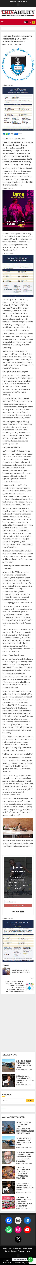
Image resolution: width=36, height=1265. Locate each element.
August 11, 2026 (23, 1163)
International (17, 1249)
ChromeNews (18, 1263)
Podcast (14, 1251)
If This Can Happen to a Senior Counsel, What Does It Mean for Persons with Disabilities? (25, 1156)
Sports (30, 1249)
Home (5, 1249)
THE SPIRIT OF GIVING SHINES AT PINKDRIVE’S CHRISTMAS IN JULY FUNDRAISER (24, 1201)
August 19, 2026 (23, 1070)
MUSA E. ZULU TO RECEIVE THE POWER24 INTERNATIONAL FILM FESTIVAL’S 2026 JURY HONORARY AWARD (25, 1128)
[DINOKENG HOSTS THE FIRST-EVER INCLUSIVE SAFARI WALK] (8, 1065)
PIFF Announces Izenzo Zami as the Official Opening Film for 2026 (25, 1079)
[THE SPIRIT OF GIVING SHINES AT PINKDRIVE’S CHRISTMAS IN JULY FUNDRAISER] (8, 1202)
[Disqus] (18, 1023)
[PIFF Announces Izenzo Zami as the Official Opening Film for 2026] (8, 1080)
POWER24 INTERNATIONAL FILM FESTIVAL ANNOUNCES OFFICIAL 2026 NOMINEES (23, 1172)
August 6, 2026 (23, 1208)
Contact (27, 1251)
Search (7, 1094)
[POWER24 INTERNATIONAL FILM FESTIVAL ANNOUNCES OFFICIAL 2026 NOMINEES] (8, 1172)
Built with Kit (18, 911)
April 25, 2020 (8, 45)
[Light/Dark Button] (26, 22)
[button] (2, 22)
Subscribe (33, 22)
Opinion (7, 1251)
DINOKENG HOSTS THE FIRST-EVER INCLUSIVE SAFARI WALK (23, 1064)
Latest (10, 1249)
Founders (21, 1251)
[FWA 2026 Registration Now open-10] (18, 230)
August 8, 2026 (23, 1085)
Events (25, 1249)
